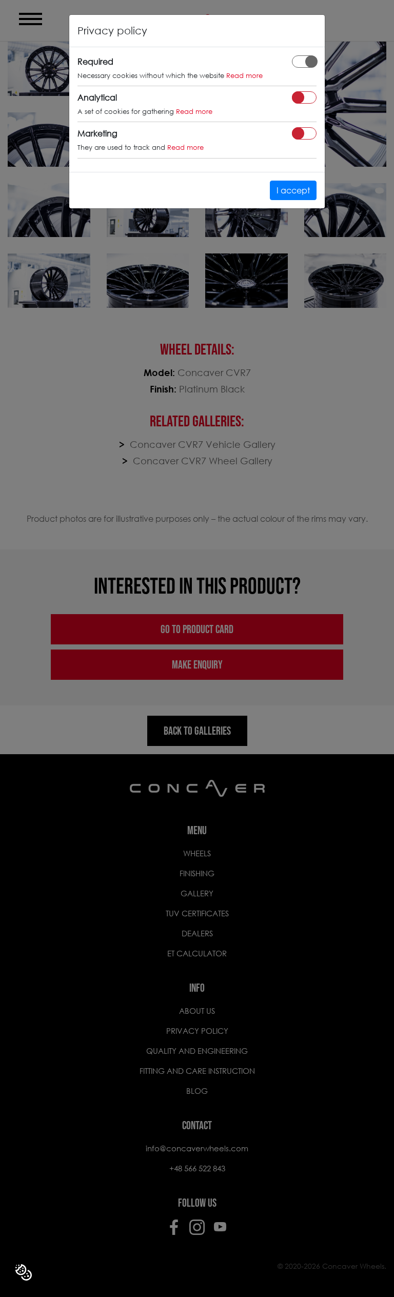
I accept (293, 190)
